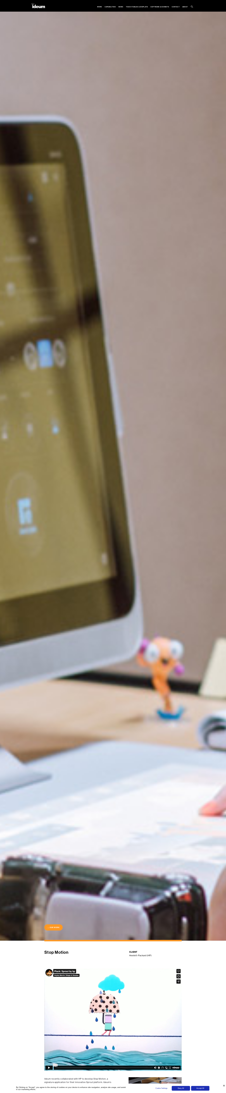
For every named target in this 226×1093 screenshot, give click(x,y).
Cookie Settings (162, 1088)
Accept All (200, 1088)
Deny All (181, 1088)
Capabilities (110, 7)
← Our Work (53, 927)
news (120, 7)
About (185, 7)
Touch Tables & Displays (137, 7)
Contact (176, 7)
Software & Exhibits (160, 7)
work (99, 7)
